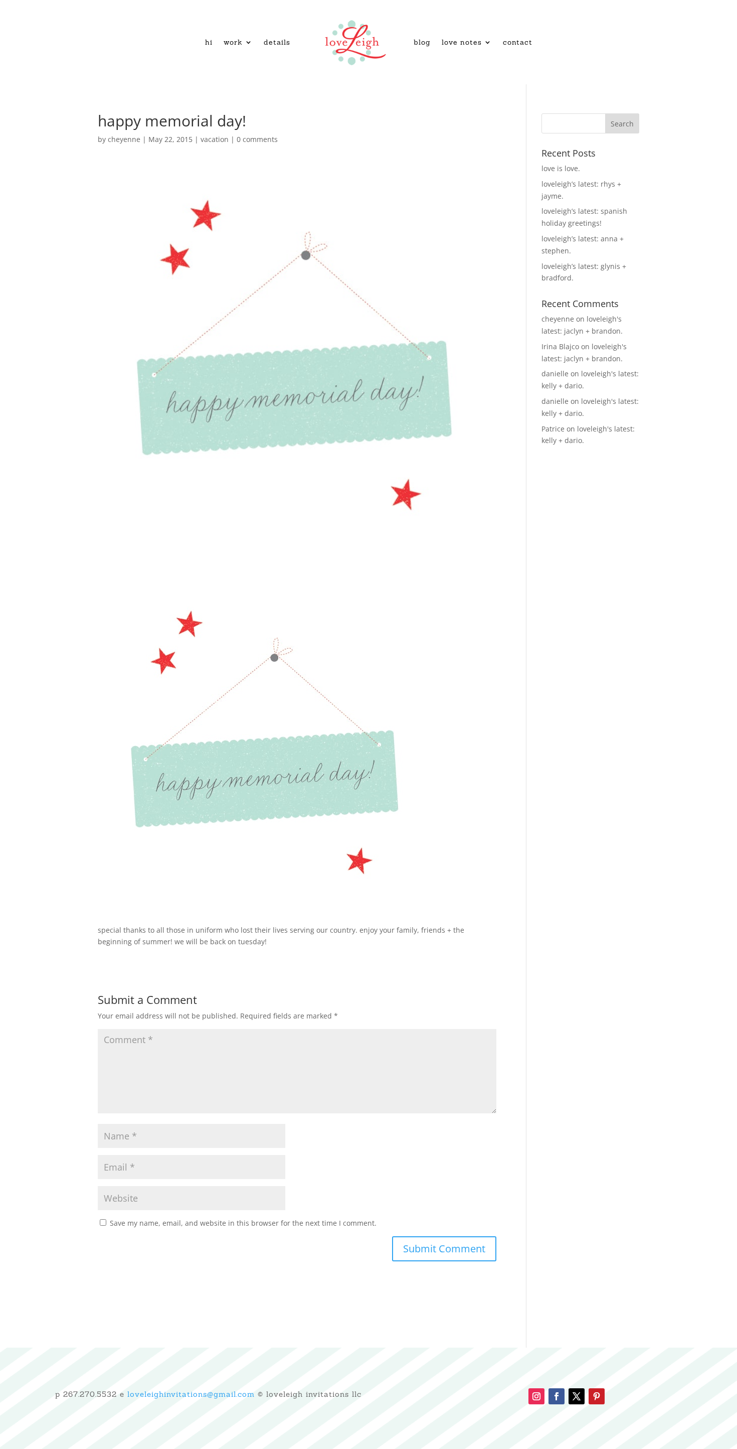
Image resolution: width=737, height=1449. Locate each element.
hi (209, 42)
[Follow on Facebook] (556, 1396)
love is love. (560, 168)
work (233, 42)
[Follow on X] (577, 1396)
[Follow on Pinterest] (597, 1396)
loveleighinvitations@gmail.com (191, 1394)
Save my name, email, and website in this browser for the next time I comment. (243, 1223)
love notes (462, 42)
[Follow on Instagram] (536, 1396)
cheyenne (124, 139)
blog (422, 42)
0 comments (257, 139)
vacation (215, 139)
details (277, 42)
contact (517, 42)
